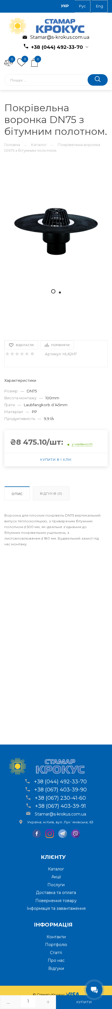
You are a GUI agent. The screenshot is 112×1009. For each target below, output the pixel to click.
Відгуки (56, 968)
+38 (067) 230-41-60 (60, 798)
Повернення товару (56, 900)
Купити (84, 1002)
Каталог (39, 144)
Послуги (56, 884)
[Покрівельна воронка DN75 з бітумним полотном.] (56, 231)
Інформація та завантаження (56, 908)
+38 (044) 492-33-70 (56, 47)
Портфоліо (56, 944)
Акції (56, 876)
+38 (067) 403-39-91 (60, 806)
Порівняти (60, 345)
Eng (99, 6)
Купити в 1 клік (56, 460)
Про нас (56, 960)
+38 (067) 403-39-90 (60, 790)
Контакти (56, 936)
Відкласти (25, 345)
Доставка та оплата (56, 892)
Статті (56, 952)
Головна (12, 144)
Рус (82, 6)
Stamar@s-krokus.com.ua (59, 37)
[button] (53, 291)
